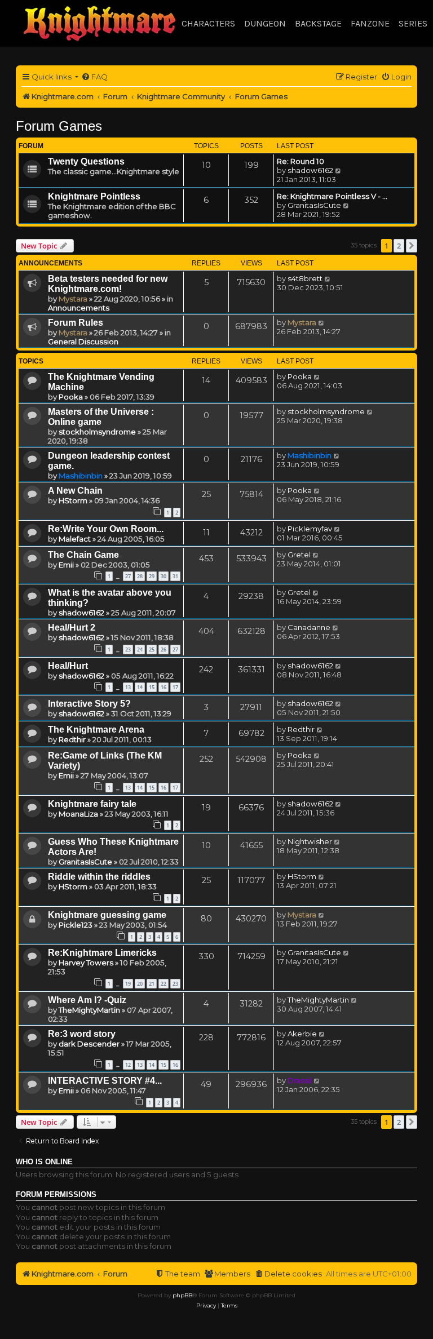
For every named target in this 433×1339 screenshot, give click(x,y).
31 (175, 576)
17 (175, 687)
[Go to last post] (328, 278)
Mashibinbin (81, 475)
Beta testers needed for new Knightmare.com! (107, 284)
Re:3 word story (82, 1034)
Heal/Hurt (68, 666)
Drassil (300, 1080)
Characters (208, 23)
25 (151, 649)
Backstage (318, 23)
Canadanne (309, 627)
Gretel (299, 554)
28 (140, 576)
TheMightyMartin (89, 1009)
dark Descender (89, 1043)
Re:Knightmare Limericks (102, 952)
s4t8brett (305, 278)
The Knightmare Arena (96, 729)
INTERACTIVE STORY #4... (105, 1080)
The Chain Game (83, 555)
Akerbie (302, 1033)
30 (163, 576)
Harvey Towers (86, 962)
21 (151, 983)
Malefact (75, 538)
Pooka (71, 396)
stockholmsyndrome (97, 431)
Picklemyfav (310, 528)
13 (128, 687)
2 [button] (399, 246)
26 (163, 649)
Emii (66, 564)
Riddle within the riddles (99, 876)
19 (128, 983)
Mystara (73, 298)
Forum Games (59, 126)
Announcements (78, 307)
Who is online (44, 1162)
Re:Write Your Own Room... (106, 529)
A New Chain (75, 490)
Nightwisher (310, 841)
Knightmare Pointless (94, 196)
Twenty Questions (86, 161)
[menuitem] (94, 77)
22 (163, 983)
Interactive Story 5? (89, 703)
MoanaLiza (78, 813)
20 (140, 983)
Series (413, 23)
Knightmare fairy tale (92, 804)
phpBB (182, 1295)
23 (128, 649)
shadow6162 (310, 170)
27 (128, 576)
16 (163, 687)
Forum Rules (75, 322)
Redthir (72, 739)
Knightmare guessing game (107, 915)
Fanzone (370, 23)
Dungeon (265, 23)
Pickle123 (75, 924)
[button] (411, 245)
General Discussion (83, 341)
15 (151, 687)
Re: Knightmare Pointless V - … (332, 196)
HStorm (73, 500)
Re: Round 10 (300, 161)
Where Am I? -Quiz (87, 1000)
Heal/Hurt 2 (71, 627)
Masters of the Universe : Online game (101, 417)
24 (140, 649)
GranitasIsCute (314, 205)
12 (128, 1064)
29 (151, 576)
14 (140, 687)
